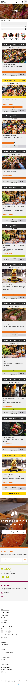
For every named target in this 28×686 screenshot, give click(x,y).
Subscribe (3, 655)
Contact (3, 649)
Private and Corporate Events (13, 532)
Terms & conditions (5, 662)
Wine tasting (4, 620)
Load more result (14, 493)
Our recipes (3, 642)
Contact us (6, 592)
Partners (3, 647)
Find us (6, 596)
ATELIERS (3, 2)
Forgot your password (6, 657)
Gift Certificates (4, 644)
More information (7, 68)
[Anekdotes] (18, 684)
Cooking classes (4, 615)
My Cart (3, 659)
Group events (4, 622)
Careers (3, 640)
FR (3, 609)
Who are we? (4, 637)
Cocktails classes (5, 617)
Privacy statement (5, 664)
